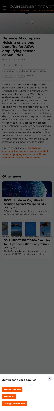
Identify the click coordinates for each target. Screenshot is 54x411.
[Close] (50, 378)
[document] (27, 393)
